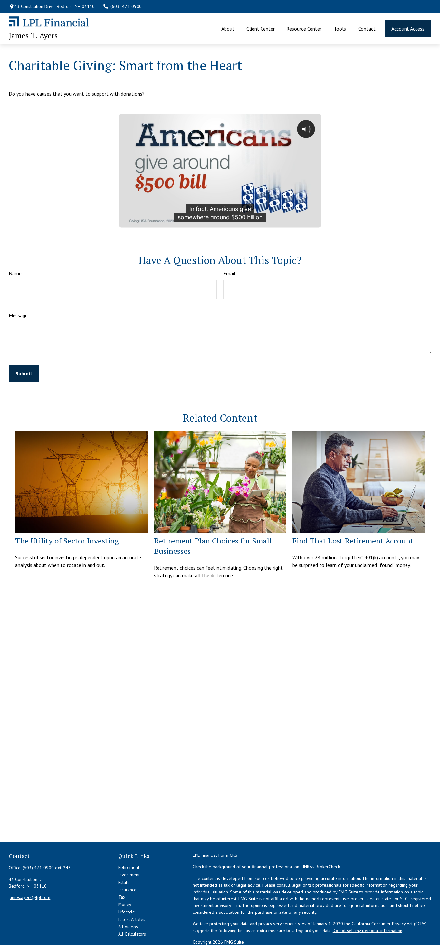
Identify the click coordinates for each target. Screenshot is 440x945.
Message (18, 315)
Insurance (127, 890)
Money (124, 904)
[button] (228, 28)
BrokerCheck (328, 867)
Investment (128, 875)
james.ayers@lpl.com (29, 897)
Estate (124, 882)
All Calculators (132, 934)
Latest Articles (131, 919)
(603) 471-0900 (126, 6)
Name (15, 273)
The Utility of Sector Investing (67, 540)
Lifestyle (126, 912)
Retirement (128, 867)
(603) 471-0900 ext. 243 (47, 868)
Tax (121, 897)
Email (229, 273)
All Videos (128, 927)
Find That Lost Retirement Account (352, 540)
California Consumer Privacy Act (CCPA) (389, 924)
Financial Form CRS (219, 855)
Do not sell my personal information (367, 930)
